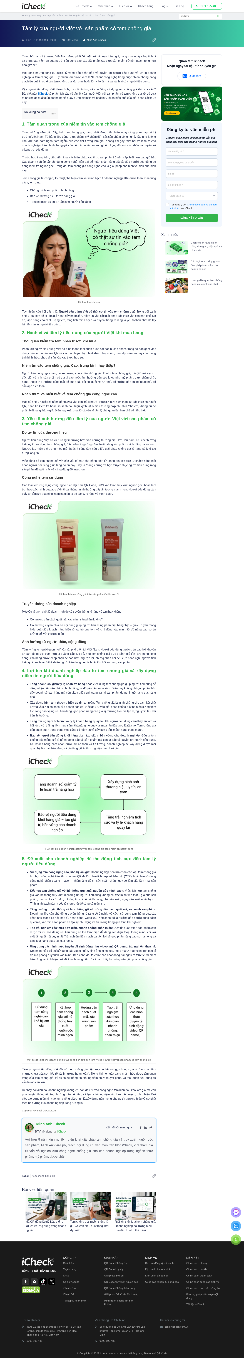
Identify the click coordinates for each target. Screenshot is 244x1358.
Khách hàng (145, 6)
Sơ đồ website (71, 1281)
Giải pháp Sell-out (114, 1275)
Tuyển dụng (69, 1269)
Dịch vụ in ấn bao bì (156, 1275)
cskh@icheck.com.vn (176, 1326)
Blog (162, 6)
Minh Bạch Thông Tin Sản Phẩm (118, 1302)
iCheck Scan (70, 1288)
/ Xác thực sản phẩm (51, 15)
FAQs (66, 1275)
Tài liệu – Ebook (195, 1304)
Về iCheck (82, 6)
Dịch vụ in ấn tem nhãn (158, 1269)
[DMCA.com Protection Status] (31, 1289)
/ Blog (38, 15)
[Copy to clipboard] (154, 40)
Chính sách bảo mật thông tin (203, 1288)
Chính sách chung (196, 1263)
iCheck (61, 1131)
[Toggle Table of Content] (51, 113)
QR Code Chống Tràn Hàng (120, 1288)
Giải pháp (104, 6)
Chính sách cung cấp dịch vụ (202, 1281)
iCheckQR (68, 1294)
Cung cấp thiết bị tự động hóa (162, 1281)
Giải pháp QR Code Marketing (121, 1294)
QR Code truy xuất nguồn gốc (121, 1281)
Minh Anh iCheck (96, 39)
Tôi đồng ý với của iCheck (193, 206)
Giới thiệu (68, 1263)
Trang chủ (30, 15)
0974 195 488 (208, 6)
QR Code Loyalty (113, 1269)
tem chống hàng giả (44, 1175)
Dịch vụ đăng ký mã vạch (159, 1263)
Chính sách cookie (196, 1269)
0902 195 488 (34, 1340)
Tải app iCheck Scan (74, 1300)
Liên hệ (179, 6)
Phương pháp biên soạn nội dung (202, 1296)
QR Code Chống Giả (116, 1263)
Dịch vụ (124, 6)
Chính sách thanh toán (199, 1275)
